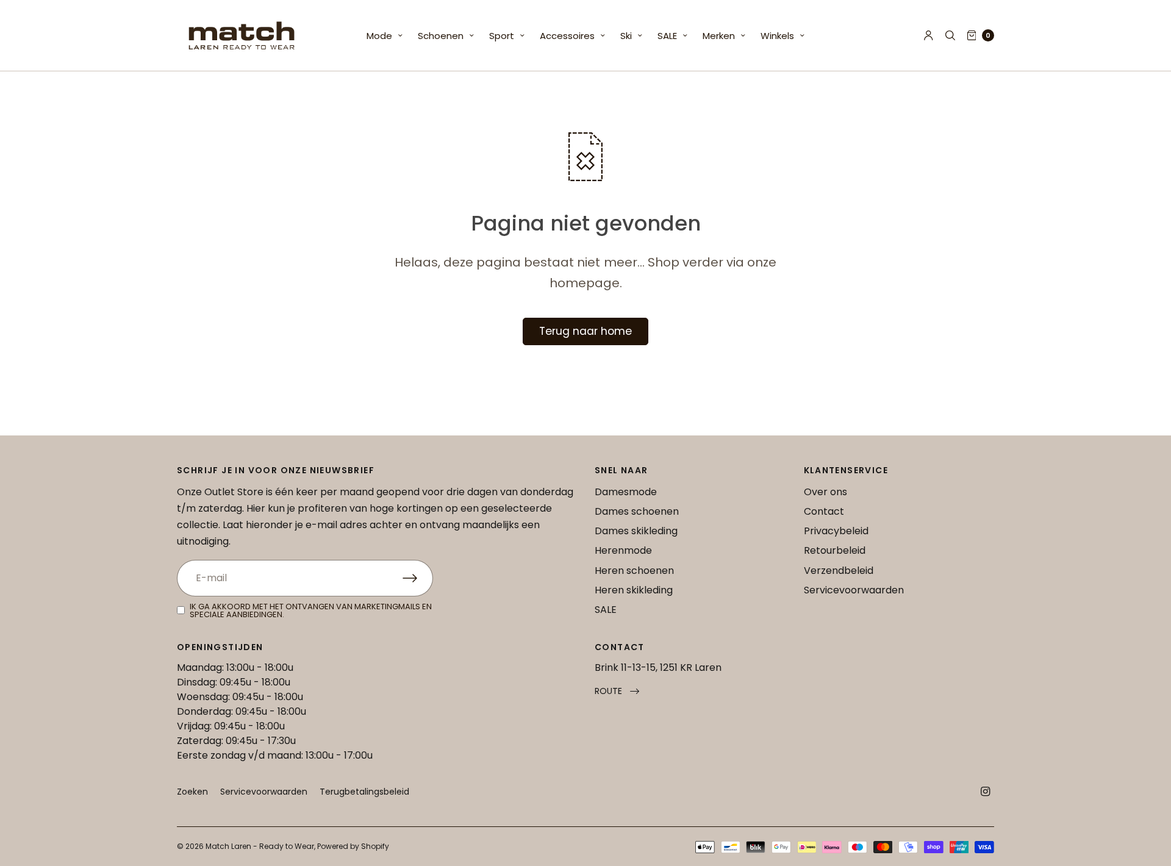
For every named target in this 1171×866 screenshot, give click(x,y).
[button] (617, 691)
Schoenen (441, 35)
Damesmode (626, 492)
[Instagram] (985, 791)
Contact (824, 511)
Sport (501, 35)
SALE (667, 35)
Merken (719, 35)
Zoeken (192, 791)
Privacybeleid (836, 531)
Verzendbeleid (838, 571)
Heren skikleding (634, 590)
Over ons (825, 492)
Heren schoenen (634, 571)
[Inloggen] (928, 35)
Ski (626, 35)
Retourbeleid (834, 550)
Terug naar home (585, 331)
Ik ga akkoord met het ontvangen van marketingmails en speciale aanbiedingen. (311, 610)
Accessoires (567, 35)
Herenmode (623, 550)
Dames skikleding (636, 531)
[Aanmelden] (418, 578)
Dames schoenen (637, 511)
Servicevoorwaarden (854, 590)
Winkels (777, 35)
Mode (379, 35)
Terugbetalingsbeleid (364, 791)
